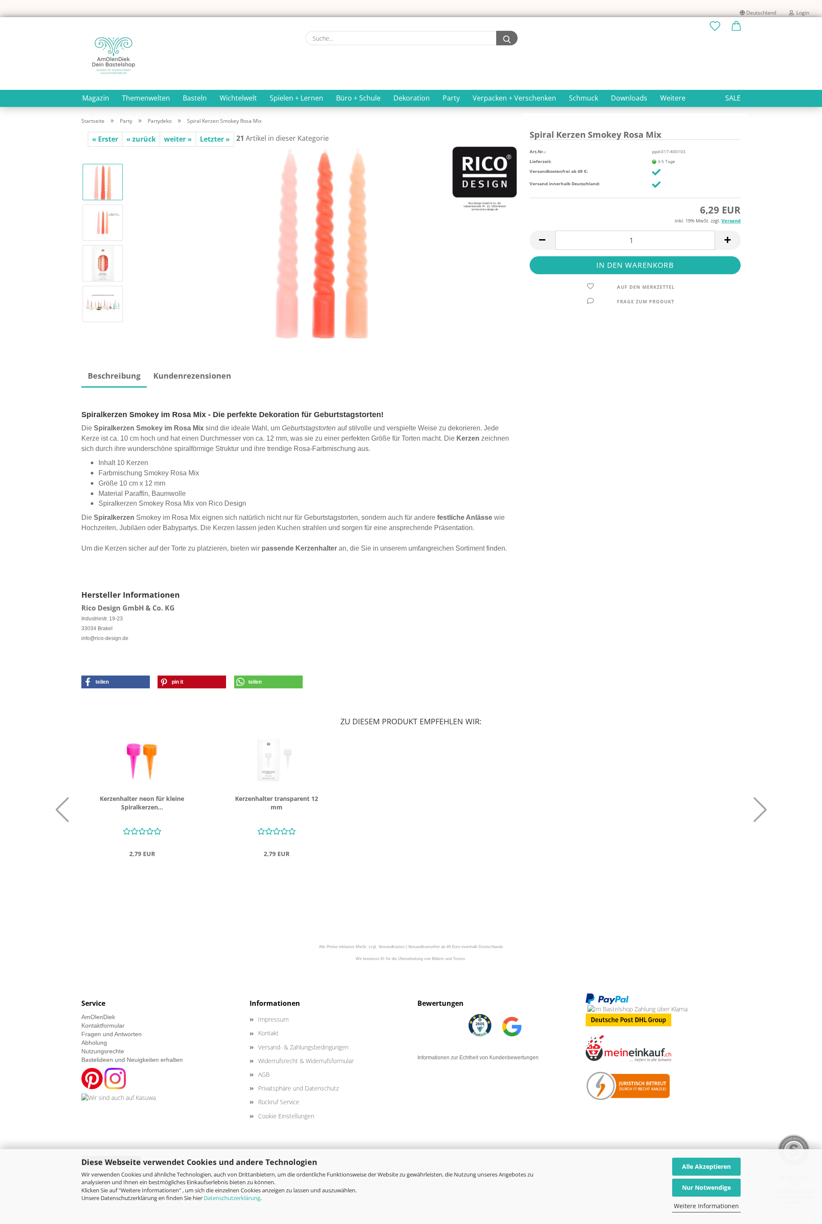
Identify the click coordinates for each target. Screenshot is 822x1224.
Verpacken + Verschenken (514, 98)
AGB (264, 1074)
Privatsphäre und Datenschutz (298, 1088)
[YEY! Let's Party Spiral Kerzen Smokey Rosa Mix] (323, 242)
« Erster (105, 139)
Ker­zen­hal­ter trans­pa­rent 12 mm (276, 802)
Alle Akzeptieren (706, 1166)
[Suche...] (507, 38)
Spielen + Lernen (296, 98)
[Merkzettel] (715, 26)
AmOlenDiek (98, 1017)
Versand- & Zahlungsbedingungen (303, 1047)
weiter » (178, 139)
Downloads (629, 98)
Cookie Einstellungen (286, 1116)
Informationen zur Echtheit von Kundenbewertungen (478, 1058)
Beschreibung (114, 375)
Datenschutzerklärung (232, 1198)
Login (801, 12)
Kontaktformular (103, 1025)
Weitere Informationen (706, 1206)
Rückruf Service (278, 1102)
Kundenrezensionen (192, 375)
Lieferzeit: (540, 161)
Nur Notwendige (706, 1187)
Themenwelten (146, 98)
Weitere (672, 98)
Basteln (195, 98)
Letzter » (215, 139)
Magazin (95, 98)
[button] (736, 26)
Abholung (94, 1042)
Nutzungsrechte (102, 1051)
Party (451, 98)
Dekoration (411, 98)
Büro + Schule (358, 98)
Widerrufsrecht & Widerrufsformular (306, 1061)
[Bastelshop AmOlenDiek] (113, 55)
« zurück (141, 139)
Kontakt (268, 1033)
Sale (733, 98)
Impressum (273, 1019)
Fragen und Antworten (111, 1034)
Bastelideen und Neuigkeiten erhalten (132, 1059)
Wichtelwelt (238, 98)
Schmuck (583, 98)
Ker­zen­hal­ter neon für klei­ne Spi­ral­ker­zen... (142, 802)
